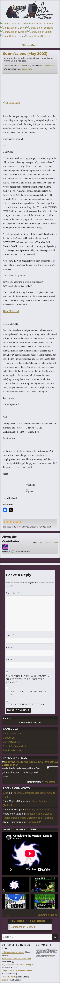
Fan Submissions (48, 66)
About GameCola (12, 733)
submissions (27, 69)
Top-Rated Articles (12, 750)
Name (10, 635)
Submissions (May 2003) (25, 53)
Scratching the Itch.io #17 (37, 809)
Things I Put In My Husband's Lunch (17, 971)
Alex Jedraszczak (51, 956)
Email (10, 647)
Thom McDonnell (11, 310)
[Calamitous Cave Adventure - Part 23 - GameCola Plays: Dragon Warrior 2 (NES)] (15, 901)
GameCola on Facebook (27, 921)
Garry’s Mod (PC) (34, 822)
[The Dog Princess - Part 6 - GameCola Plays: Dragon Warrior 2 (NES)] (44, 901)
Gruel (6, 793)
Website (11, 659)
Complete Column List (14, 746)
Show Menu (30, 45)
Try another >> (50, 782)
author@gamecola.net (48, 542)
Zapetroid (5, 980)
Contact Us (8, 738)
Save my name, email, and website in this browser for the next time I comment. (27, 679)
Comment (12, 593)
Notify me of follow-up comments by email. (29, 693)
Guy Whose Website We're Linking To (17, 964)
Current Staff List (11, 742)
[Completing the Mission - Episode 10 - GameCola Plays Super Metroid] (15, 884)
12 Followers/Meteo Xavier (13, 952)
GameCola (20, 66)
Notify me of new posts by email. (26, 704)
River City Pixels (9, 977)
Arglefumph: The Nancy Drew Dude (16, 958)
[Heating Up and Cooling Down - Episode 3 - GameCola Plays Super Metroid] (44, 884)
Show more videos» (48, 915)
